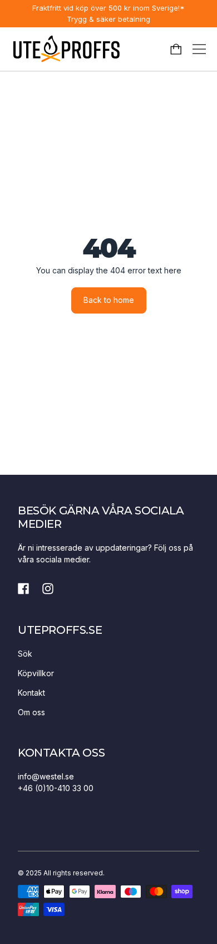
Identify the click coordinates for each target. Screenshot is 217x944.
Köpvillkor (36, 673)
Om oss (31, 712)
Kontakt (31, 692)
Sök (25, 653)
